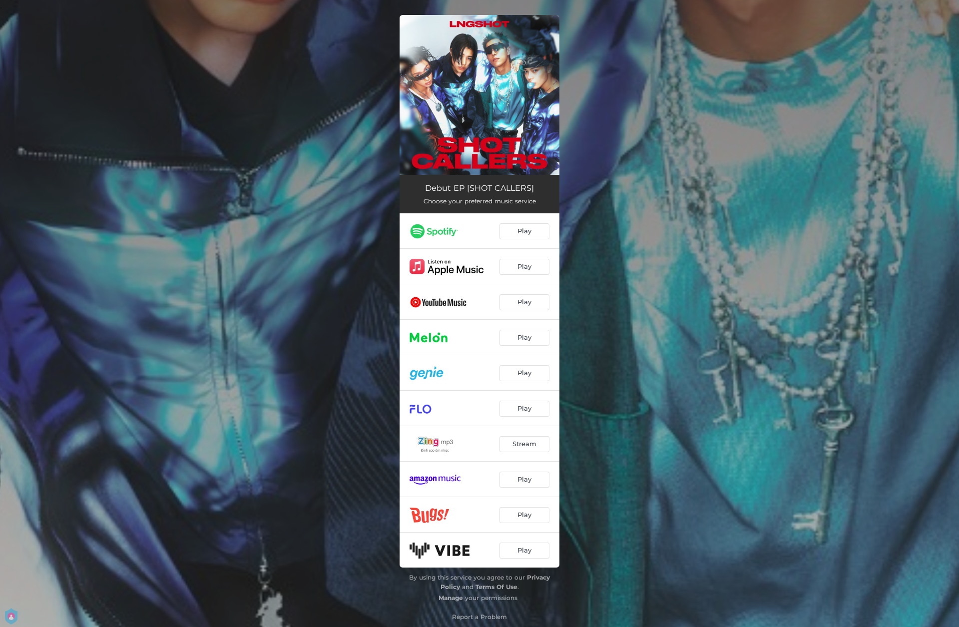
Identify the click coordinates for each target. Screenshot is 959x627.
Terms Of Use (496, 587)
